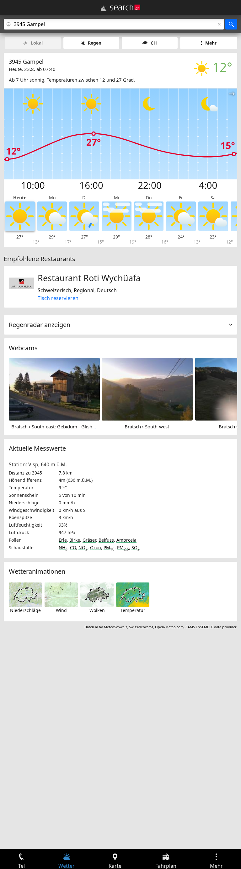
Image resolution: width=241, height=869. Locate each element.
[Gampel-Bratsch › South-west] (147, 388)
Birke (74, 540)
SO (135, 547)
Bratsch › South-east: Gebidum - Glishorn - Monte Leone (71, 426)
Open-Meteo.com (169, 627)
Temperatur (132, 610)
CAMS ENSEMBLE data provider (211, 627)
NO (83, 547)
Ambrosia (126, 540)
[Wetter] (103, 8)
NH (63, 547)
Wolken (97, 610)
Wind (61, 610)
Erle (63, 540)
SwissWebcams (141, 627)
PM (109, 547)
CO (73, 547)
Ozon (95, 547)
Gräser (89, 540)
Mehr (211, 43)
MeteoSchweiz (115, 627)
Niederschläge (25, 610)
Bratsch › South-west (147, 426)
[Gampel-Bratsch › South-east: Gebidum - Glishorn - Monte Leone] (54, 388)
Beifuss (106, 540)
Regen (94, 43)
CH (154, 43)
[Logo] (125, 7)
